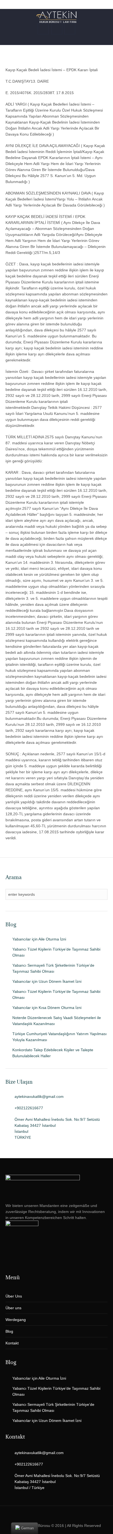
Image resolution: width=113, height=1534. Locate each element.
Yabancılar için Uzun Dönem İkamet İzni (46, 981)
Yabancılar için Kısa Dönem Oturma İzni (46, 1007)
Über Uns (13, 1296)
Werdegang (15, 1319)
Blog (9, 1331)
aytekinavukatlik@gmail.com (39, 1096)
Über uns (13, 1308)
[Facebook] (60, 1514)
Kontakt (12, 1343)
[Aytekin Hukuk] (56, 17)
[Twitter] (51, 1514)
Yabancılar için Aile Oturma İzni (39, 939)
